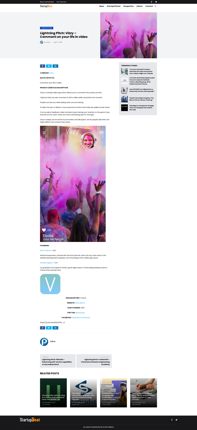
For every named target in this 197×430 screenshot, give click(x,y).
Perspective (128, 6)
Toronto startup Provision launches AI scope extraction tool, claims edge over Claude (141, 71)
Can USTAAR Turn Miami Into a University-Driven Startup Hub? (141, 90)
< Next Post (45, 357)
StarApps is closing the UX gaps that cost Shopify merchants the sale (141, 108)
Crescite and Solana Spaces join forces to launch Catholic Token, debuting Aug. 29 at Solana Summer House (142, 81)
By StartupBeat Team (48, 402)
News (101, 6)
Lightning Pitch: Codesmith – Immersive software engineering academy (95, 362)
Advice (139, 6)
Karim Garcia (45, 250)
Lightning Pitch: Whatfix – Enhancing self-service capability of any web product (57, 362)
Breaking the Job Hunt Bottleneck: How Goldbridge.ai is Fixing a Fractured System (111, 396)
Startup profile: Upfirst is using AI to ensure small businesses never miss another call (53, 397)
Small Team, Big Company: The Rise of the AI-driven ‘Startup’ (141, 99)
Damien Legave (46, 263)
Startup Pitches (113, 6)
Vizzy (52, 73)
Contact (149, 6)
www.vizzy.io (80, 303)
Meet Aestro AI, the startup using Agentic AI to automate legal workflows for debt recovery (143, 396)
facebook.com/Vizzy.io (81, 317)
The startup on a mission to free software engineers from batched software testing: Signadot (83, 396)
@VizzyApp (80, 312)
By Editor (47, 42)
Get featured (61, 2)
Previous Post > (105, 357)
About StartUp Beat (47, 2)
